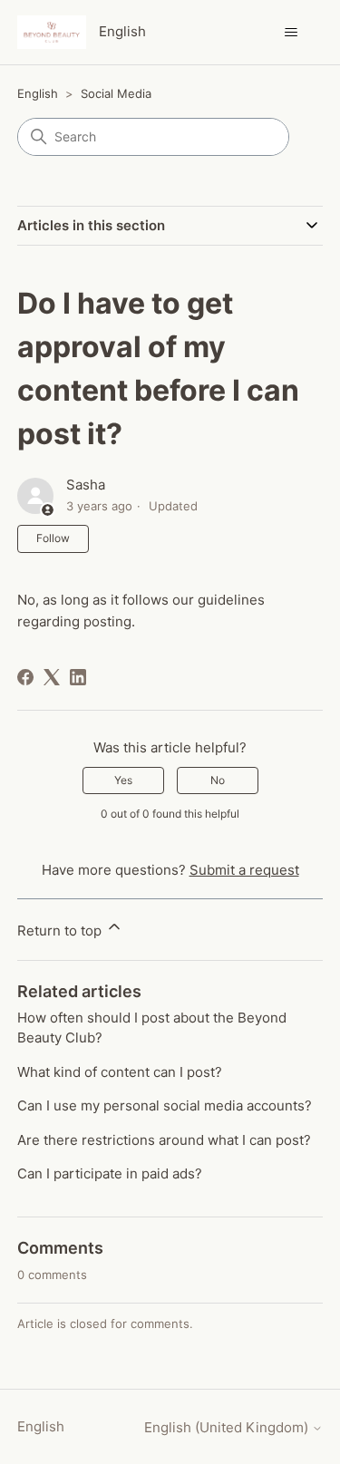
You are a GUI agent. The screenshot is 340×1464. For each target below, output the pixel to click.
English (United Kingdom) (228, 1427)
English (37, 93)
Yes (123, 780)
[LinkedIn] (78, 677)
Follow (53, 538)
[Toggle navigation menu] (290, 32)
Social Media (116, 93)
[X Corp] (52, 677)
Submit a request (244, 869)
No (217, 780)
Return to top (61, 930)
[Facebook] (25, 677)
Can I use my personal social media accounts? (164, 1105)
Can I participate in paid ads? (109, 1173)
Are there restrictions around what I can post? (164, 1140)
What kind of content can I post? (119, 1072)
